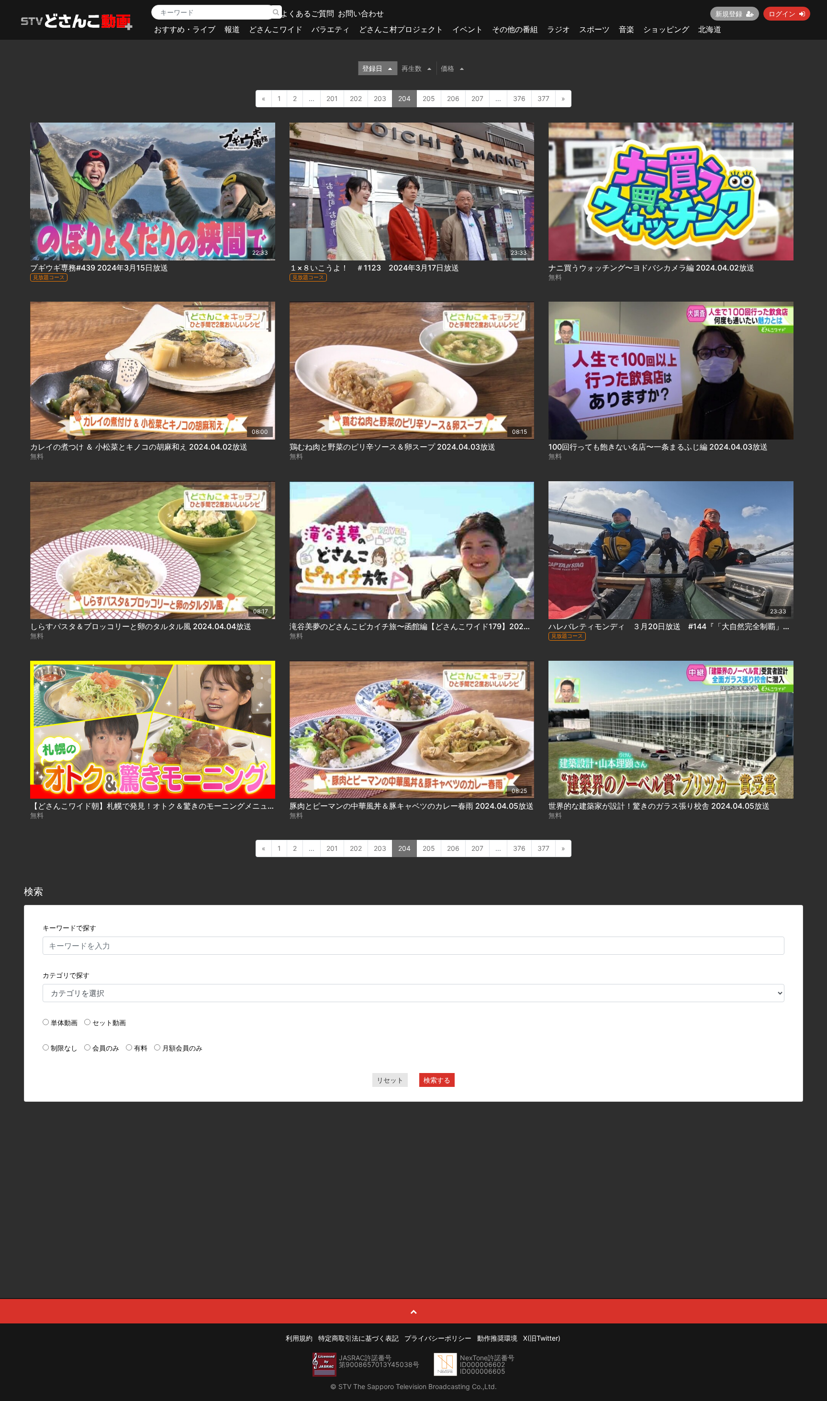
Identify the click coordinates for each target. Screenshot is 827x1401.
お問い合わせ (361, 13)
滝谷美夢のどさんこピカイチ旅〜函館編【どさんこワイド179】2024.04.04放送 (429, 626)
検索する (437, 1080)
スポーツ (594, 29)
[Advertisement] (413, 1178)
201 (332, 98)
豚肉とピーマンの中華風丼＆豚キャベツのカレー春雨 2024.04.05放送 (412, 806)
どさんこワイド (275, 29)
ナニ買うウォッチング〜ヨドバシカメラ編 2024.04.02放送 (651, 267)
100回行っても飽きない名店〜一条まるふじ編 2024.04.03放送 (658, 447)
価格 (447, 68)
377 (543, 98)
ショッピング (666, 29)
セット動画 (109, 1022)
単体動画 (64, 1022)
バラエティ (331, 29)
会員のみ (105, 1048)
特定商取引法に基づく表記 (358, 1338)
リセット (390, 1080)
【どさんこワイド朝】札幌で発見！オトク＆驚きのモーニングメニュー (152, 806)
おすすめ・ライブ (184, 29)
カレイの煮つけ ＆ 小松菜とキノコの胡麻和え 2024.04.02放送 (138, 447)
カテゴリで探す (66, 975)
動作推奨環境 (497, 1338)
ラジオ (558, 29)
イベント (467, 29)
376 (519, 98)
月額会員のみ (182, 1048)
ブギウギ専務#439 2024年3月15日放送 (99, 267)
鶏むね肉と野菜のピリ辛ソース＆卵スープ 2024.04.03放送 (392, 447)
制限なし (64, 1048)
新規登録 (728, 14)
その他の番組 (515, 29)
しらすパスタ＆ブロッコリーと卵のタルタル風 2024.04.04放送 (140, 626)
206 (453, 98)
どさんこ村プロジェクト (401, 29)
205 (429, 98)
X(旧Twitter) (541, 1338)
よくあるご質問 (307, 13)
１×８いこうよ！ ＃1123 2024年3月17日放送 (374, 267)
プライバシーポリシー (437, 1338)
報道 (232, 29)
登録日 (372, 68)
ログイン (782, 14)
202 (356, 98)
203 (380, 98)
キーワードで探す (69, 928)
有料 (140, 1048)
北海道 (709, 29)
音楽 (626, 29)
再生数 (412, 68)
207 (477, 98)
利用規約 (299, 1338)
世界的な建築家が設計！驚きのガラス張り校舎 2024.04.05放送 (659, 806)
